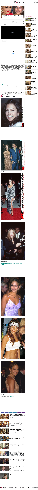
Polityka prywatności (21, 487)
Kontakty (16, 487)
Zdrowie (13, 4)
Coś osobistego (27, 4)
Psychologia (18, 4)
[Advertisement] (31, 11)
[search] (37, 2)
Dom (31, 4)
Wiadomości (6, 4)
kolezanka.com (12, 396)
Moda (10, 4)
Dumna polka (35, 4)
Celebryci (2, 4)
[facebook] (35, 2)
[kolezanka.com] (19, 2)
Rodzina (22, 4)
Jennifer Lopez (10, 63)
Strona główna (11, 487)
